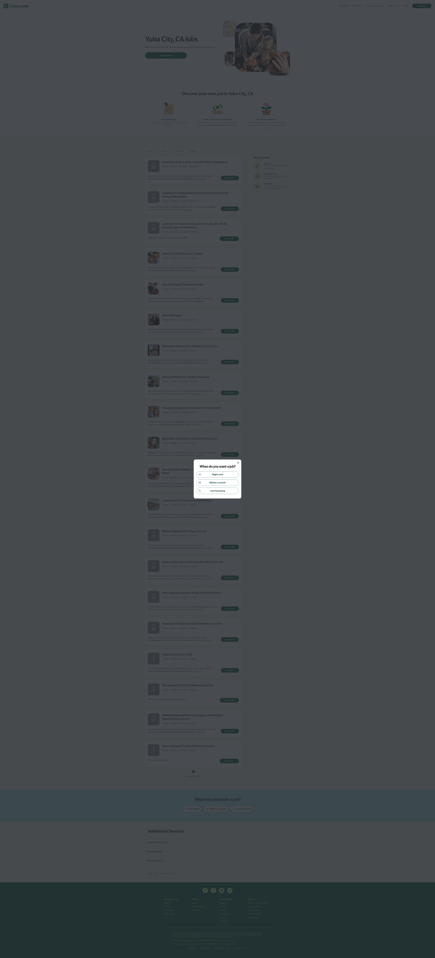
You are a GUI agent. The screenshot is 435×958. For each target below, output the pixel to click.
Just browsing (217, 490)
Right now (217, 474)
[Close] (238, 462)
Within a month (217, 482)
